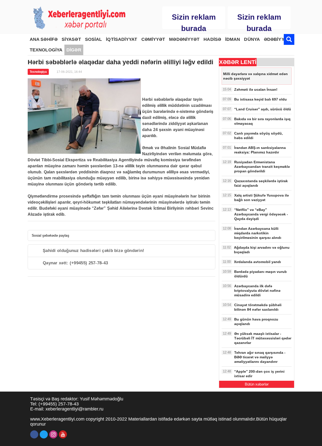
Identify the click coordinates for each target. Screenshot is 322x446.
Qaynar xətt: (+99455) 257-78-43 (75, 263)
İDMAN (232, 39)
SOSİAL (93, 39)
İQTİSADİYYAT (121, 39)
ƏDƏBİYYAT (277, 39)
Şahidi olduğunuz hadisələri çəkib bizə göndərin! (93, 250)
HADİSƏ (212, 39)
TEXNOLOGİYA (46, 49)
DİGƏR (73, 49)
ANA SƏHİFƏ (44, 39)
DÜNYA (252, 39)
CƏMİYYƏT (153, 39)
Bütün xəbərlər (257, 384)
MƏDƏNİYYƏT (184, 39)
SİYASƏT (71, 39)
